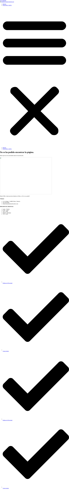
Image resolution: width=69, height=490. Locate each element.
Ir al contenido (3, 0)
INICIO (4, 4)
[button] (34, 76)
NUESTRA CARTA (7, 5)
